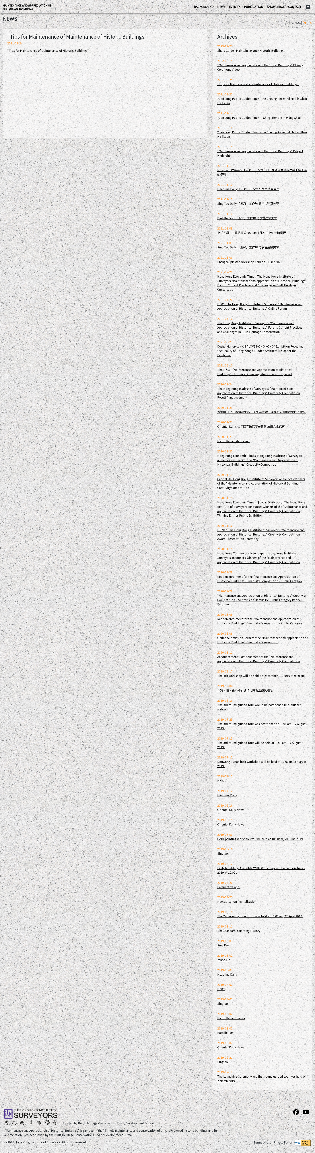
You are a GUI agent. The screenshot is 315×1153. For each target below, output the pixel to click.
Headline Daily (227, 795)
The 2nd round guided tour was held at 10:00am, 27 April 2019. (260, 916)
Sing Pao (223, 945)
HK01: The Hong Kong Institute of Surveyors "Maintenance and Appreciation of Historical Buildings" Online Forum (259, 306)
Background (204, 6)
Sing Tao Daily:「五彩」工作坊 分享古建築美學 (248, 203)
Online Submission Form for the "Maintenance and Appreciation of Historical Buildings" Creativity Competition (262, 640)
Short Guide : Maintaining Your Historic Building (250, 50)
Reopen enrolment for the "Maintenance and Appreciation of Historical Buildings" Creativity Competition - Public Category (259, 578)
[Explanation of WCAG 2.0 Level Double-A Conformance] (303, 1142)
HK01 (221, 989)
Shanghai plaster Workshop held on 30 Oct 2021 (249, 262)
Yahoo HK (223, 960)
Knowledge (276, 6)
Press (307, 22)
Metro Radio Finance (231, 1018)
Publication (253, 6)
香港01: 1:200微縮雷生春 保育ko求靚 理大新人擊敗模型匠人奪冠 (261, 412)
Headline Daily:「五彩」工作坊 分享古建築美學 (248, 189)
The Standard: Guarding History (238, 930)
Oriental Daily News (230, 809)
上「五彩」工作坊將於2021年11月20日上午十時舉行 (251, 232)
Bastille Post (226, 1032)
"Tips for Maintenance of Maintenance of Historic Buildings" (48, 50)
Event (233, 6)
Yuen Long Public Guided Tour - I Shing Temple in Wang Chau (259, 117)
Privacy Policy (283, 1142)
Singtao (222, 853)
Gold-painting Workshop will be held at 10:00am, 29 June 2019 (260, 839)
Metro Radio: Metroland (233, 441)
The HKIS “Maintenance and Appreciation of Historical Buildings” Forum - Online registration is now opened (254, 371)
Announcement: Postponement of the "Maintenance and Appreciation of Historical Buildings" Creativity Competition (258, 658)
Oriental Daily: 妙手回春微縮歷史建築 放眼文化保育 (251, 426)
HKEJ (221, 780)
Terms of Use (262, 1142)
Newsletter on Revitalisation (236, 901)
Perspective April (228, 887)
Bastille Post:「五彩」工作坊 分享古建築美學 (247, 218)
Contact (295, 6)
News (221, 6)
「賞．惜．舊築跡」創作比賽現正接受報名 (245, 690)
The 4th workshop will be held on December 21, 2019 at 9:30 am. (261, 675)
